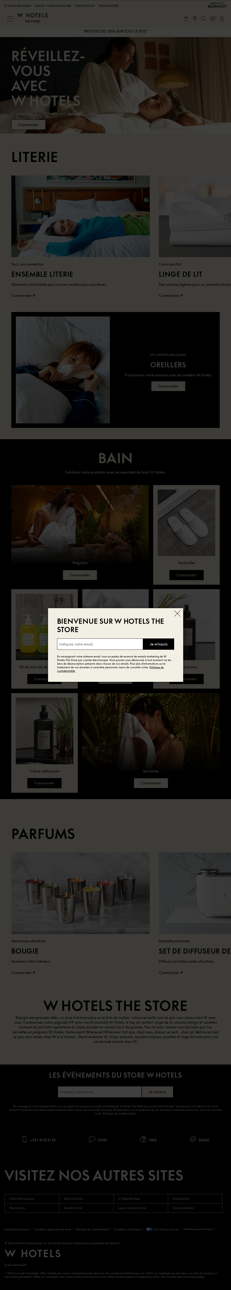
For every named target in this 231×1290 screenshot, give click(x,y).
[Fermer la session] (177, 613)
